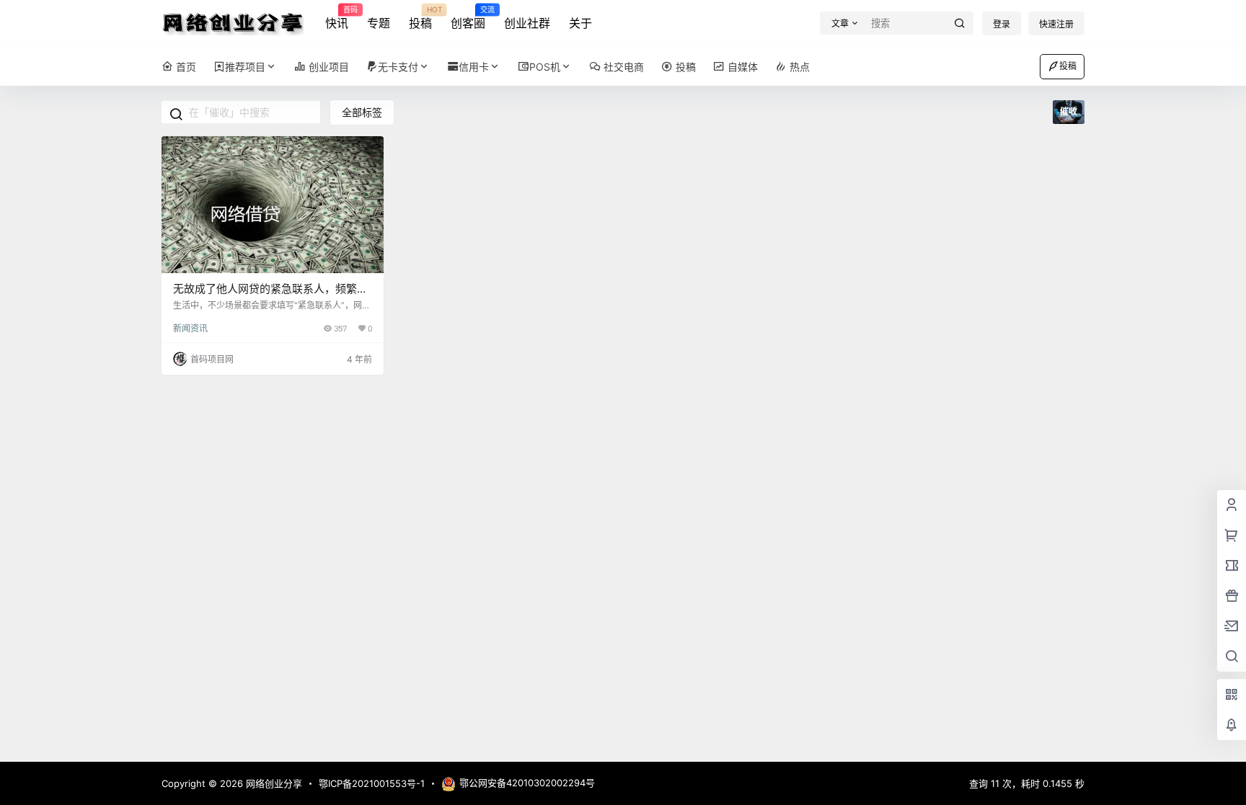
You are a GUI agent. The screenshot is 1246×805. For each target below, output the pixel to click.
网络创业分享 (272, 783)
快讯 (336, 18)
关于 (580, 23)
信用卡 (474, 67)
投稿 (420, 18)
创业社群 (527, 23)
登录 (1001, 24)
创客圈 (468, 18)
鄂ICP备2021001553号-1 (372, 783)
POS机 (544, 67)
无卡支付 (398, 67)
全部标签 (362, 112)
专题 (378, 23)
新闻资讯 (190, 328)
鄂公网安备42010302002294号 (527, 782)
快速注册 (1056, 24)
